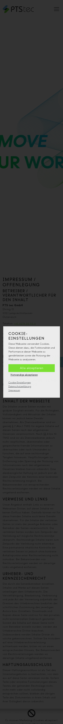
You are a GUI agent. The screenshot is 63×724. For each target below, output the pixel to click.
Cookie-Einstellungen (19, 382)
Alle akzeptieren (31, 368)
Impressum (14, 390)
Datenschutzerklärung (19, 386)
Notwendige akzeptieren (24, 375)
